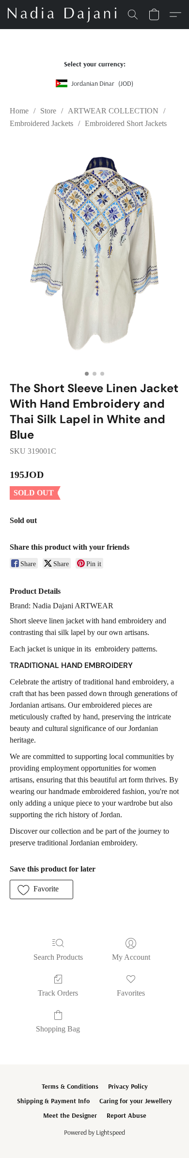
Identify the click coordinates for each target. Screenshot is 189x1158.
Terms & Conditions (70, 1086)
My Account (131, 957)
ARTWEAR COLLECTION (113, 111)
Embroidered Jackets (41, 123)
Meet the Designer (70, 1115)
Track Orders (58, 993)
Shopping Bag (58, 1029)
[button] (65, 14)
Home (19, 111)
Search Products (58, 957)
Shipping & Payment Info (53, 1100)
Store (48, 111)
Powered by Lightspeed (94, 1132)
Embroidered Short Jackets (126, 123)
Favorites (131, 993)
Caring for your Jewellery (135, 1100)
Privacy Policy (128, 1086)
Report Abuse (126, 1115)
